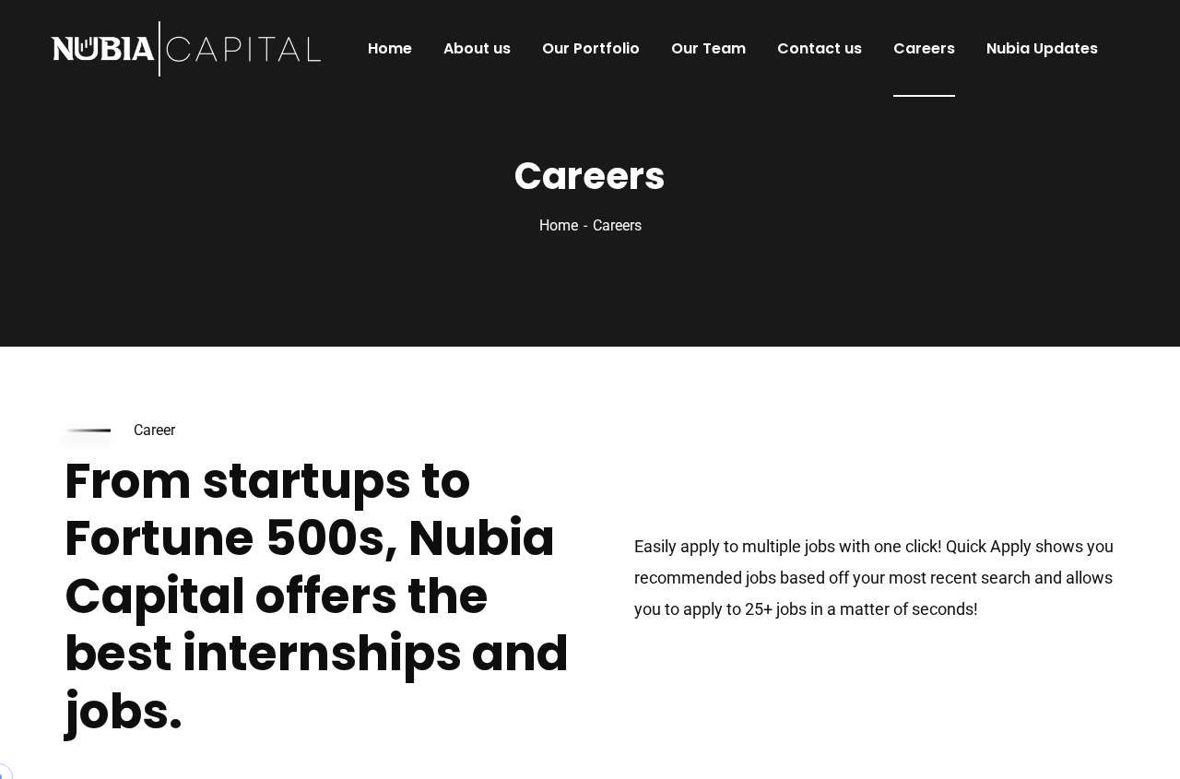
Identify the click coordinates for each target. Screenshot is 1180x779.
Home (558, 225)
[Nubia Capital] (186, 49)
